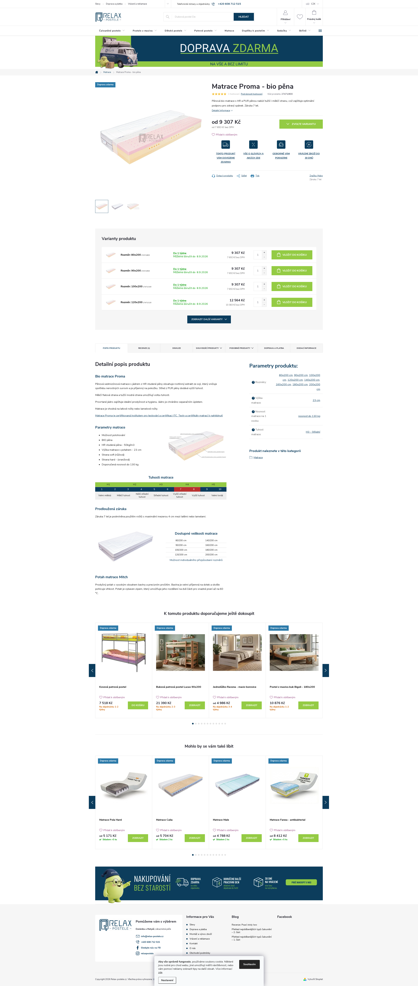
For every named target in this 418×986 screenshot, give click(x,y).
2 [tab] (196, 723)
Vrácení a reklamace (137, 3)
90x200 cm (301, 375)
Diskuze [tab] (176, 348)
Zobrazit (195, 705)
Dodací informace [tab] (306, 348)
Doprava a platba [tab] (274, 348)
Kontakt (194, 943)
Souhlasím (249, 964)
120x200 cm (295, 380)
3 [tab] (199, 723)
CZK (313, 3)
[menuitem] (112, 31)
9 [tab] (216, 723)
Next (325, 670)
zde (160, 972)
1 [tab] (193, 723)
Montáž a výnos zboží (201, 934)
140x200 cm (312, 380)
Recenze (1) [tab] (144, 348)
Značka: (316, 175)
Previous (92, 670)
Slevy (97, 3)
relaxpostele (147, 953)
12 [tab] (225, 723)
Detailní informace (221, 110)
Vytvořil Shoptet (315, 979)
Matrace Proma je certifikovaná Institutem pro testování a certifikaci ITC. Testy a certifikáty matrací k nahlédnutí (159, 415)
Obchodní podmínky (200, 953)
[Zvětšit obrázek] (111, 255)
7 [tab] (210, 723)
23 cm (316, 400)
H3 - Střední (313, 432)
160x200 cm (283, 384)
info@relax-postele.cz (152, 936)
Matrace (258, 457)
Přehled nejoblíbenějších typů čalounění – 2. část (252, 931)
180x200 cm (300, 384)
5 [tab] (204, 723)
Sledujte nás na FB (151, 947)
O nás (193, 948)
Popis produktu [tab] (111, 348)
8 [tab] (213, 723)
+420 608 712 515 (150, 942)
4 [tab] (201, 723)
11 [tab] (222, 723)
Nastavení (167, 980)
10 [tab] (219, 723)
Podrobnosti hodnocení (251, 94)
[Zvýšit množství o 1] (264, 252)
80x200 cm (286, 375)
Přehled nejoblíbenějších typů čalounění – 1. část (252, 938)
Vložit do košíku (294, 255)
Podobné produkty (239, 348)
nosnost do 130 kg (309, 416)
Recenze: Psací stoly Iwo (244, 924)
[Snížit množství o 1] (264, 257)
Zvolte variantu (304, 124)
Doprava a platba (114, 3)
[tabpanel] (123, 670)
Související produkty (207, 348)
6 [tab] (207, 723)
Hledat (244, 17)
